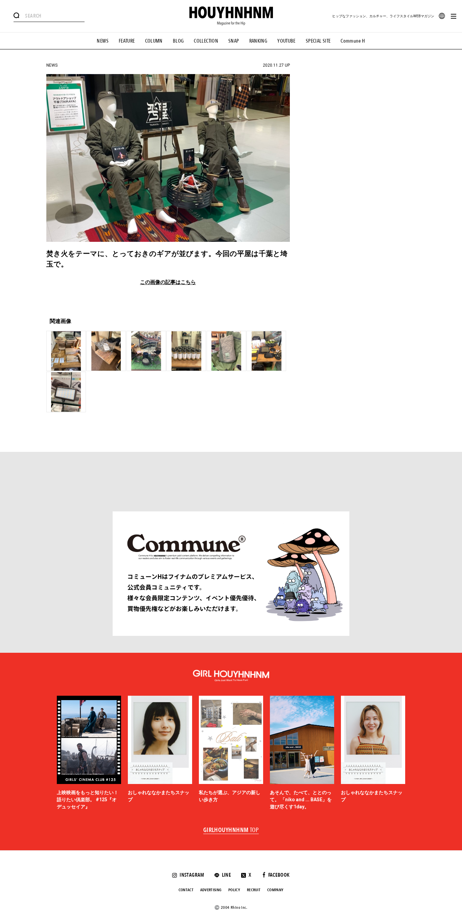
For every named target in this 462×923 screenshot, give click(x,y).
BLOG (178, 41)
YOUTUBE (286, 41)
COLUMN (154, 41)
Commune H (353, 41)
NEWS (103, 41)
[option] (89, 753)
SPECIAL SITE (318, 41)
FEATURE (127, 41)
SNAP (233, 41)
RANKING (258, 41)
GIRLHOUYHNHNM (231, 830)
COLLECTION (206, 41)
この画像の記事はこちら (168, 282)
